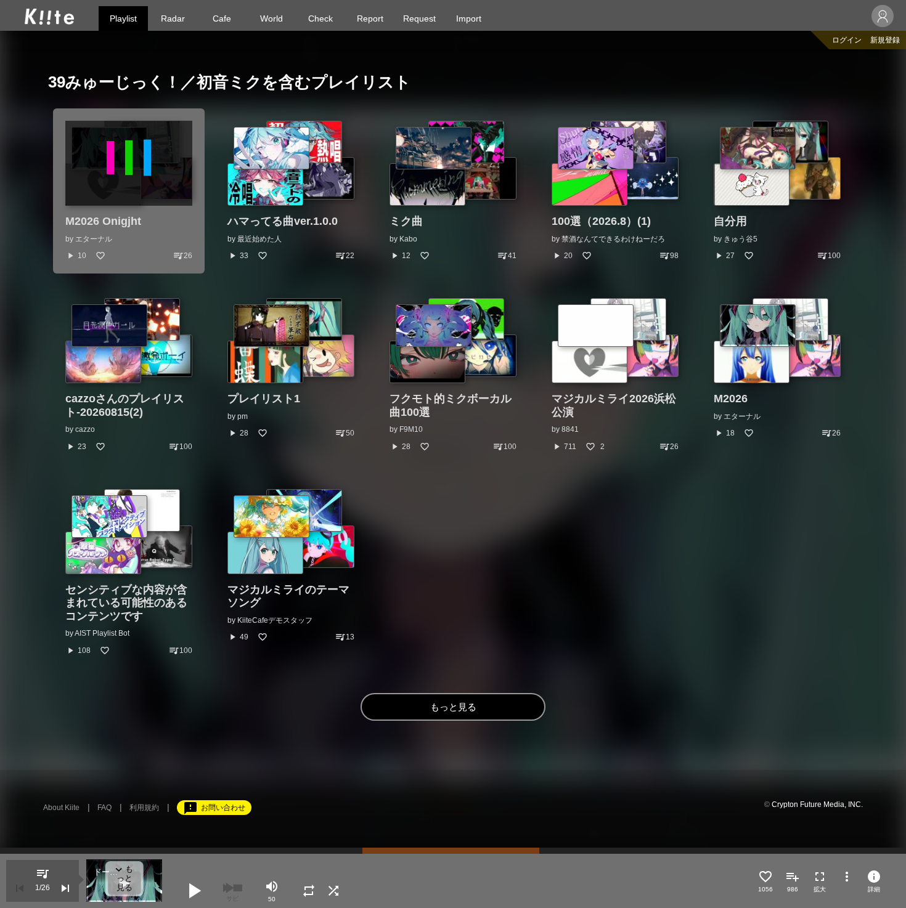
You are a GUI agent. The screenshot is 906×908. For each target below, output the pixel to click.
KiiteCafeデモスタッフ (274, 620)
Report (370, 18)
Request (419, 18)
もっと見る (453, 707)
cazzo (85, 429)
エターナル (93, 239)
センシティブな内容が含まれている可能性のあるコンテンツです (126, 602)
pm (242, 416)
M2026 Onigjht (103, 221)
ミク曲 (406, 221)
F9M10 (411, 429)
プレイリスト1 (263, 398)
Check (320, 18)
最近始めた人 (259, 239)
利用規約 (144, 807)
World (271, 18)
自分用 (730, 221)
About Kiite (61, 807)
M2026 (731, 398)
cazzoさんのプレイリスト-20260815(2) (124, 405)
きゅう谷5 (740, 239)
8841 (570, 429)
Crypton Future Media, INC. (817, 804)
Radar (173, 18)
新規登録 (885, 40)
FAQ (104, 807)
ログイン (847, 40)
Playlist (123, 18)
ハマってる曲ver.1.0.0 (282, 221)
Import (468, 18)
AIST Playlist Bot (102, 633)
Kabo (408, 239)
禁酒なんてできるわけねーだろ (613, 239)
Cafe (222, 18)
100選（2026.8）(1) (601, 221)
